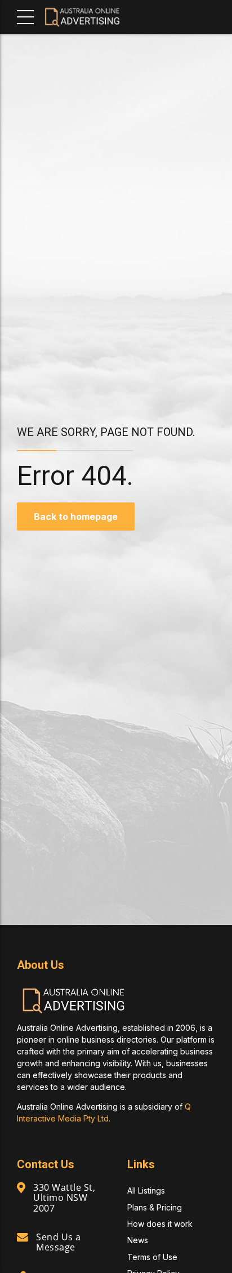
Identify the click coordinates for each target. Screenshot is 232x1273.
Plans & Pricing (154, 1207)
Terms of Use (152, 1257)
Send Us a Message (58, 1242)
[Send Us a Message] (22, 1237)
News (137, 1240)
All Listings (146, 1190)
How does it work (160, 1224)
